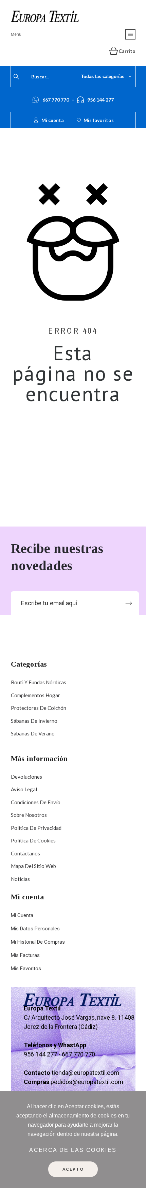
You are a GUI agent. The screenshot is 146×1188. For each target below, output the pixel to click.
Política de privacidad (36, 828)
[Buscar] (16, 76)
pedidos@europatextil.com (87, 1081)
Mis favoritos (26, 968)
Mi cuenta (22, 915)
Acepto (73, 1169)
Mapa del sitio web (33, 866)
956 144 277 (100, 100)
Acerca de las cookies (72, 1150)
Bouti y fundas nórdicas (38, 682)
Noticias (20, 879)
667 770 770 (55, 100)
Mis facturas (25, 955)
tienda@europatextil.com (85, 1072)
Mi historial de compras (38, 942)
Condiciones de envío (35, 802)
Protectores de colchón (38, 708)
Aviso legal (24, 789)
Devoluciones (26, 777)
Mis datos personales (35, 929)
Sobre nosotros (29, 815)
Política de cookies (33, 840)
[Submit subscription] (128, 603)
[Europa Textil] (45, 16)
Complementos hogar (35, 695)
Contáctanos (25, 853)
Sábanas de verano (33, 733)
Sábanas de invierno (34, 721)
